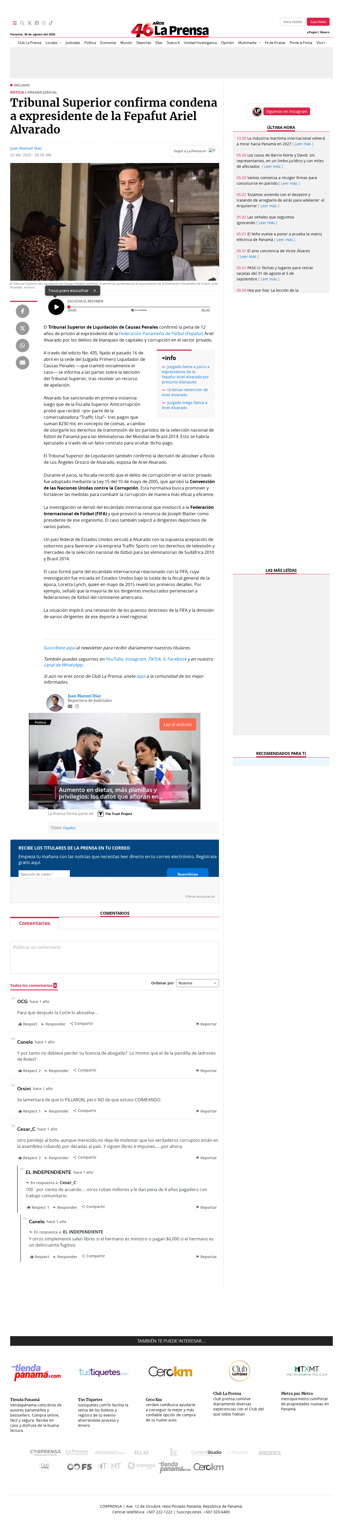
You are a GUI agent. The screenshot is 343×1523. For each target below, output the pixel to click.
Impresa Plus (143, 1467)
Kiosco (325, 32)
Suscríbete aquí (59, 648)
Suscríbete (318, 22)
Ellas (158, 42)
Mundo (126, 42)
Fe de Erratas (275, 42)
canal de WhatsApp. (64, 665)
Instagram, (136, 659)
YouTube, (115, 659)
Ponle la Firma (301, 42)
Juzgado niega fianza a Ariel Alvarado (184, 405)
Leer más (303, 143)
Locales (51, 42)
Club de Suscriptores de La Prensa (46, 1467)
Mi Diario (111, 1453)
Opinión (227, 42)
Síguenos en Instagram (286, 111)
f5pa (79, 1467)
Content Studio (207, 1453)
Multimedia (247, 42)
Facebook (177, 659)
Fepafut (69, 828)
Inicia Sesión (293, 22)
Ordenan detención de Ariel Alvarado (185, 392)
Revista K (174, 1454)
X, (164, 659)
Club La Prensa (29, 42)
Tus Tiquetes (239, 1453)
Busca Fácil (271, 1454)
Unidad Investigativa (200, 42)
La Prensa (78, 1454)
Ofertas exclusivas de (200, 896)
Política (90, 42)
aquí (140, 676)
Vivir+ (320, 42)
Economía (108, 42)
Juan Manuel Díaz (26, 148)
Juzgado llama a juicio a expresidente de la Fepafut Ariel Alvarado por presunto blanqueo (186, 374)
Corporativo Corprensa (47, 1453)
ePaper (312, 32)
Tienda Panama (176, 1467)
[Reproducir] (56, 307)
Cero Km (208, 1467)
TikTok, (155, 659)
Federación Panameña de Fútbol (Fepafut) (161, 333)
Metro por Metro (111, 1467)
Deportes (143, 42)
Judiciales (73, 42)
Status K (173, 42)
